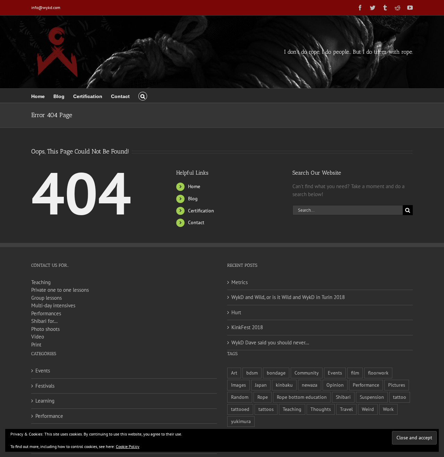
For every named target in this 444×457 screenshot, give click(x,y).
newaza (309, 385)
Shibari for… (44, 321)
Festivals (44, 386)
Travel (346, 409)
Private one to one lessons (60, 290)
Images (238, 385)
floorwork (378, 373)
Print (36, 344)
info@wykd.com (45, 7)
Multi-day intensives (53, 305)
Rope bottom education (302, 397)
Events (42, 370)
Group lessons (46, 298)
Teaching (41, 282)
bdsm (252, 373)
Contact (196, 222)
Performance (49, 416)
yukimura (241, 421)
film (355, 373)
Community (306, 373)
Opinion (335, 385)
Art (234, 373)
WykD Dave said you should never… (270, 342)
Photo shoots (45, 329)
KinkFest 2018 (247, 327)
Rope (262, 397)
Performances (46, 313)
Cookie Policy (127, 446)
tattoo (399, 397)
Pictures (396, 385)
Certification (201, 211)
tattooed (240, 409)
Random (239, 397)
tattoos (266, 409)
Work (388, 409)
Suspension (372, 397)
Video (37, 336)
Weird (368, 409)
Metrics (239, 282)
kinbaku (284, 385)
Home (194, 186)
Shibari (343, 397)
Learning (44, 400)
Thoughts (320, 409)
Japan (261, 385)
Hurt (236, 312)
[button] (142, 96)
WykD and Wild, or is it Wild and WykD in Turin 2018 (288, 297)
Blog (193, 198)
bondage (276, 373)
